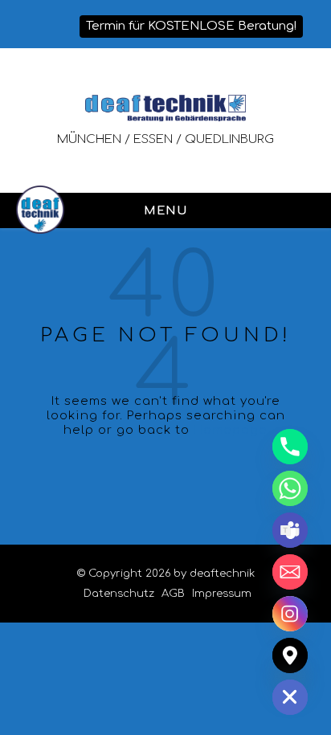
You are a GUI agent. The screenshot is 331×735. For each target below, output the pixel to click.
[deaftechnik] (165, 108)
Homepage (231, 430)
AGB (173, 593)
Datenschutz (119, 593)
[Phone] (290, 446)
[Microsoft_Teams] (290, 530)
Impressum (221, 593)
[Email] (290, 572)
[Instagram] (290, 613)
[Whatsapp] (290, 488)
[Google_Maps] (290, 655)
